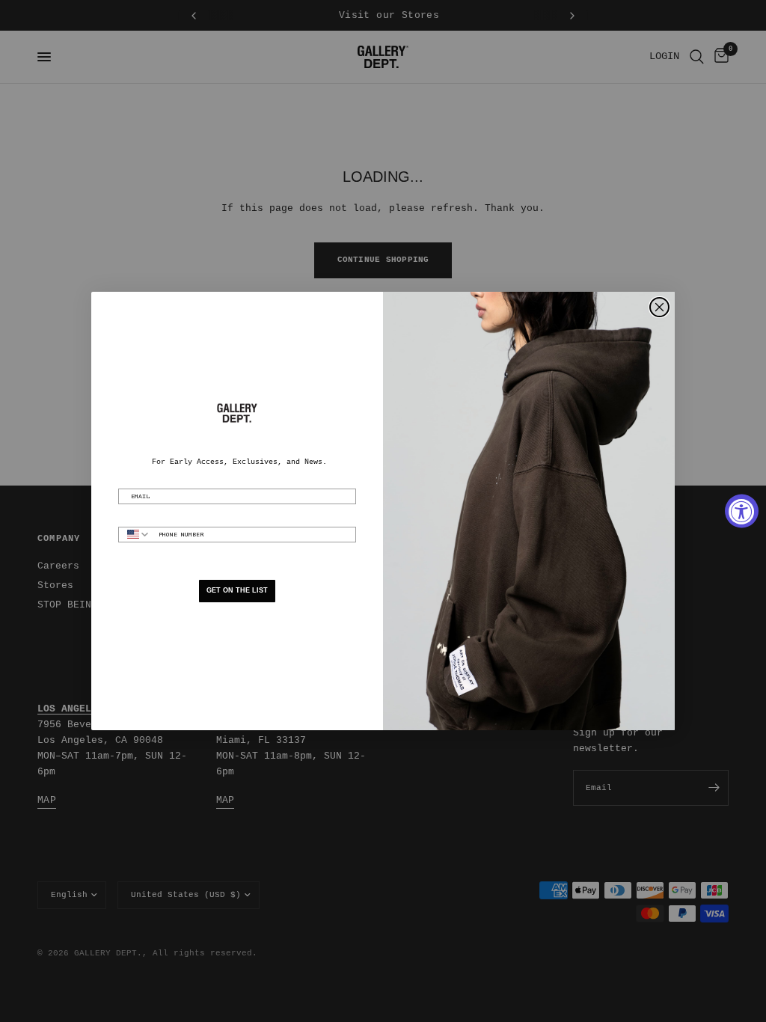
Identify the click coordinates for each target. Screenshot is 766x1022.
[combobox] (135, 534)
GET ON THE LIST (237, 590)
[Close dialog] (659, 307)
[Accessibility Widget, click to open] (742, 511)
